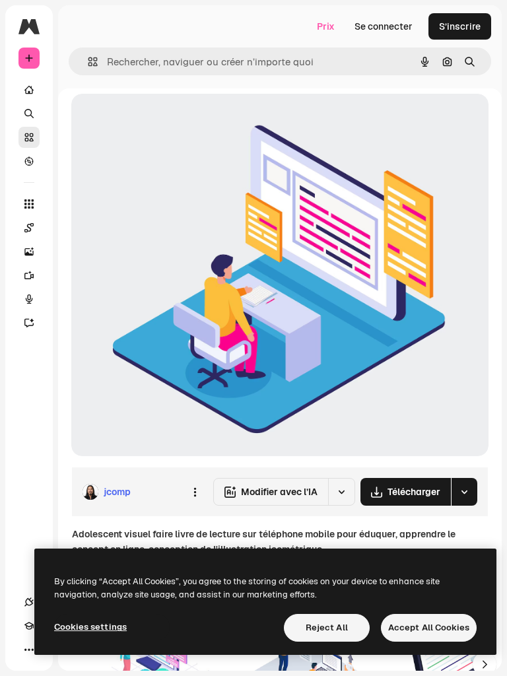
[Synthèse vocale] (29, 299)
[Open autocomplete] (87, 62)
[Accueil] (29, 89)
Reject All (327, 627)
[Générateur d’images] (29, 251)
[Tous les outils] (29, 204)
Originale (158, 118)
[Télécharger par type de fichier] (464, 492)
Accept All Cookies (428, 627)
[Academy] (29, 625)
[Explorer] (29, 161)
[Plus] (29, 649)
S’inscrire (460, 26)
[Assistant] (29, 322)
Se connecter (384, 26)
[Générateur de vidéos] (29, 275)
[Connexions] (29, 602)
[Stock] (29, 137)
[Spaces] (29, 227)
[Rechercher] (29, 113)
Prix (326, 26)
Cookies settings (90, 626)
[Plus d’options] (195, 492)
